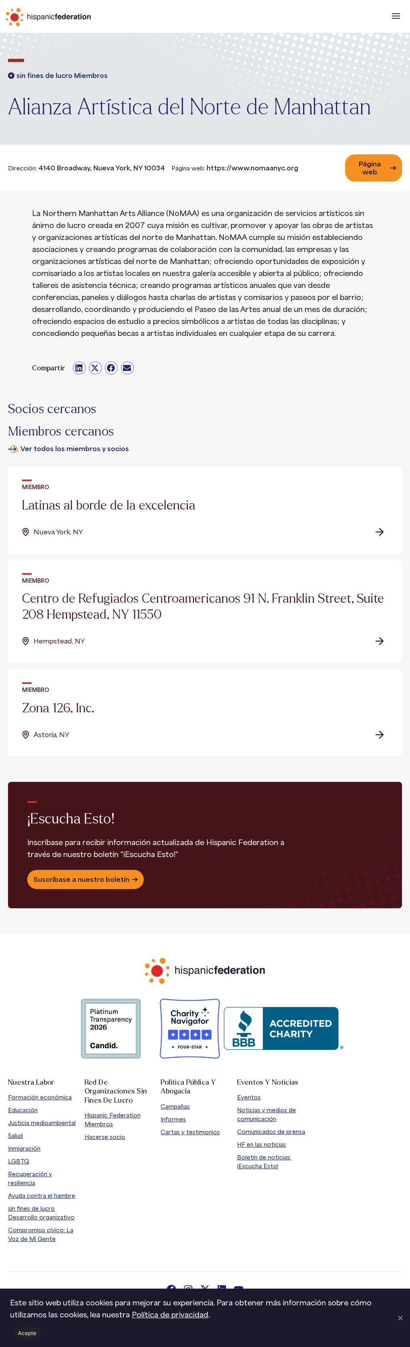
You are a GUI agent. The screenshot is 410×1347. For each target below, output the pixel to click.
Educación (23, 1110)
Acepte (27, 1333)
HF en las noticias (261, 1144)
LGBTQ (18, 1161)
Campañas (175, 1106)
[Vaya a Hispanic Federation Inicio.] (66, 17)
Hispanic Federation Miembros (112, 1119)
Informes (173, 1119)
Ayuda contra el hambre (41, 1195)
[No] (400, 1318)
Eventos (249, 1097)
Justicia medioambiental (42, 1123)
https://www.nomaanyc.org (252, 168)
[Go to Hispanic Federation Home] (205, 971)
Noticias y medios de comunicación (266, 1114)
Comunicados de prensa (271, 1131)
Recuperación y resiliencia (30, 1178)
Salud (15, 1135)
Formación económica (40, 1097)
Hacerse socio (104, 1137)
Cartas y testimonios (190, 1132)
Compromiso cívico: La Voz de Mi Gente (40, 1234)
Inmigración (24, 1148)
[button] (396, 16)
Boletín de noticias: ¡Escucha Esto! (264, 1161)
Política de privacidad (170, 1314)
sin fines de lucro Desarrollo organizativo (41, 1213)
